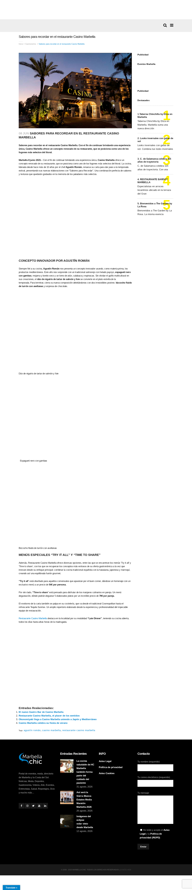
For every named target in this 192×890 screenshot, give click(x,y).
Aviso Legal (105, 761)
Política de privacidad (110, 767)
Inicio (21, 44)
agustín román (32, 730)
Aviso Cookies (106, 773)
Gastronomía (30, 44)
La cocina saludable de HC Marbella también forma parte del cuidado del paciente (85, 772)
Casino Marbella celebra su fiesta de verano (43, 723)
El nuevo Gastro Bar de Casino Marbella (41, 712)
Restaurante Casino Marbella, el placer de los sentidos (49, 715)
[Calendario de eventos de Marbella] (155, 75)
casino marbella (51, 730)
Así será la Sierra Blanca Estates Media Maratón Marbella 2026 (84, 799)
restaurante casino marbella (78, 730)
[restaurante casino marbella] (96, 10)
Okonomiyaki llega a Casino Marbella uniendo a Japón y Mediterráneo (58, 719)
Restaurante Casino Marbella (33, 618)
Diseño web (125, 870)
